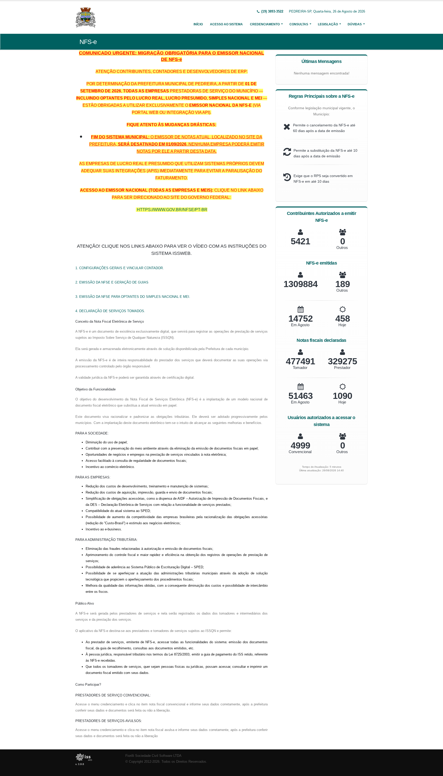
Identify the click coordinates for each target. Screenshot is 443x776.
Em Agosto (300, 325)
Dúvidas (355, 24)
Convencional (300, 452)
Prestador (342, 367)
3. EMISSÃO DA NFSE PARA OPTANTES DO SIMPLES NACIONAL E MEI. (132, 297)
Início (198, 24)
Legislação (328, 24)
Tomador (300, 367)
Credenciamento (265, 24)
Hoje (342, 325)
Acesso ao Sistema (226, 24)
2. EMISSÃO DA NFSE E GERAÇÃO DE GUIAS (111, 282)
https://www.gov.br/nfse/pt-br (172, 209)
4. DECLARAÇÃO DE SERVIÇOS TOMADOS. (110, 311)
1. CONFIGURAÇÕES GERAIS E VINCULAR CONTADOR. (119, 268)
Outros (342, 247)
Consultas (298, 24)
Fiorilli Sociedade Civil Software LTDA (153, 756)
